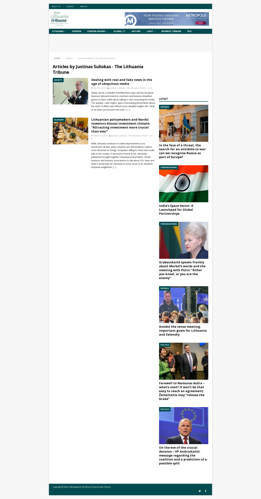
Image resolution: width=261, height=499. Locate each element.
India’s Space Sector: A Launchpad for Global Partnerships (176, 210)
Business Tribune (171, 31)
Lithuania (58, 31)
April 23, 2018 (99, 88)
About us (56, 6)
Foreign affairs (96, 31)
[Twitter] (199, 491)
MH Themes (106, 487)
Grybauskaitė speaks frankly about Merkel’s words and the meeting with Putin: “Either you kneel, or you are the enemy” (182, 270)
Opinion (76, 31)
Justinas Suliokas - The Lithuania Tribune (128, 88)
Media (94, 92)
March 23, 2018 (100, 135)
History (136, 31)
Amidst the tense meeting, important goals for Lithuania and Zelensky (183, 330)
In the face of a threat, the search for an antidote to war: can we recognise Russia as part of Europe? (182, 151)
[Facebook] (205, 491)
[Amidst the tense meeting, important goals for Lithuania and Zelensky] (183, 304)
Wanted (83, 6)
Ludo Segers (111, 102)
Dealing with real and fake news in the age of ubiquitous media (121, 82)
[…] (128, 109)
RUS (189, 31)
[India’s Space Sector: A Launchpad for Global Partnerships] (183, 183)
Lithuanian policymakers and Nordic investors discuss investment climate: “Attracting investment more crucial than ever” (120, 125)
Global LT (119, 31)
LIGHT (150, 31)
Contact (70, 6)
